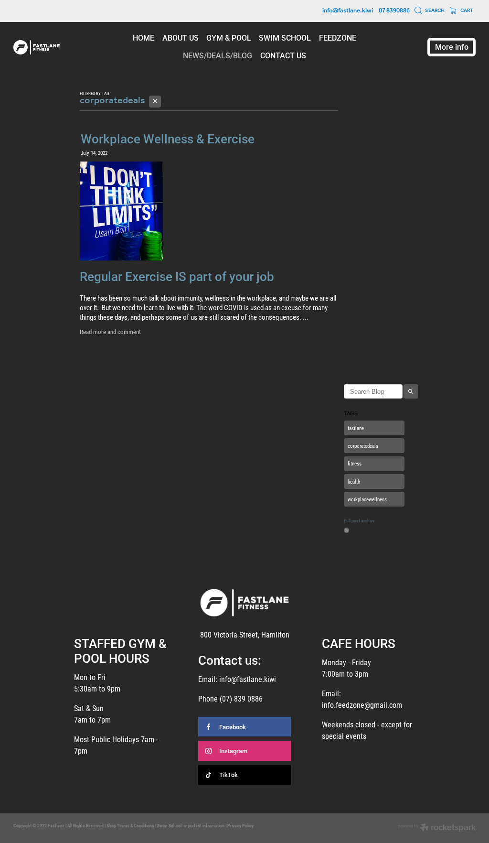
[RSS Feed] (346, 530)
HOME (143, 37)
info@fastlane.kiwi (347, 11)
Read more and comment (110, 331)
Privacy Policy (240, 825)
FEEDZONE (337, 37)
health (354, 481)
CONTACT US (283, 55)
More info (451, 47)
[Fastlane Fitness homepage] (59, 47)
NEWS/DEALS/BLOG (217, 55)
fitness (354, 463)
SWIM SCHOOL (285, 37)
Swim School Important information (190, 825)
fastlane (356, 428)
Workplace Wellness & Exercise (168, 138)
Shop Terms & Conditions (130, 825)
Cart (466, 10)
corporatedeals (363, 445)
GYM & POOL (228, 37)
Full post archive (359, 521)
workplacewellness (367, 499)
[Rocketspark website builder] (437, 828)
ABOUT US (180, 37)
